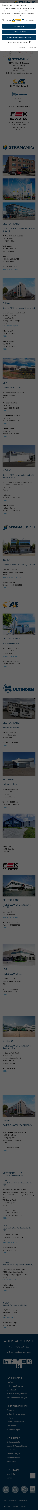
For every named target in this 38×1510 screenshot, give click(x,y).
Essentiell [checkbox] (8, 20)
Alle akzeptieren (19, 26)
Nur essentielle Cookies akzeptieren (19, 37)
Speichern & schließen (19, 32)
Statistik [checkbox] (17, 20)
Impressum (22, 47)
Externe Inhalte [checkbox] (29, 20)
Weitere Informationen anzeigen (18, 42)
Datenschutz (32, 47)
